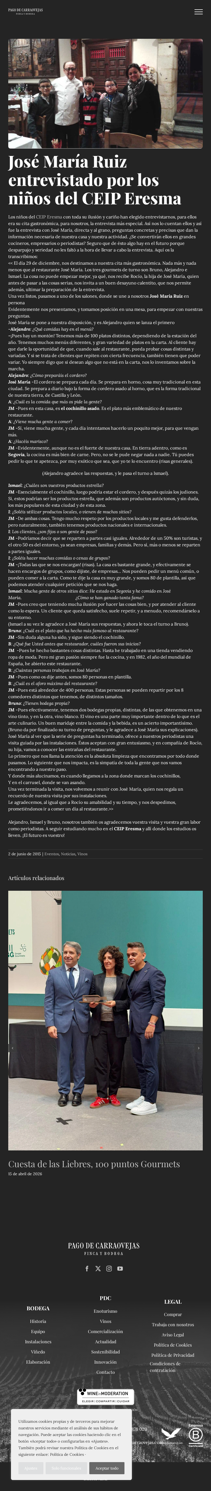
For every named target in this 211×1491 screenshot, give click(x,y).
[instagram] (109, 1268)
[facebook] (87, 1268)
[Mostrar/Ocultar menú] (198, 11)
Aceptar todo (107, 1468)
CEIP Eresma (49, 217)
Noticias (68, 853)
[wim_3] (105, 1390)
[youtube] (120, 1268)
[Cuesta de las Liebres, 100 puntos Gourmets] (105, 1020)
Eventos (52, 853)
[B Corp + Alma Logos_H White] (181, 1426)
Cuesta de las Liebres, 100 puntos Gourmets (94, 1163)
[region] (71, 1444)
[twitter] (98, 1268)
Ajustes (30, 1468)
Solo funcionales (66, 1468)
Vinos (82, 853)
